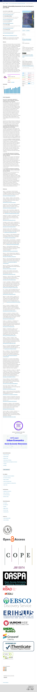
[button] (25, 73)
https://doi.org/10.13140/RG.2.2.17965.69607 (9, 268)
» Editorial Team (5, 458)
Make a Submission (6, 469)
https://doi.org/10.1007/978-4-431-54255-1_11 (9, 335)
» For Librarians (5, 504)
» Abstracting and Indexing (7, 460)
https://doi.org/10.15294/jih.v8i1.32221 (8, 318)
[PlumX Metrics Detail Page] (4, 77)
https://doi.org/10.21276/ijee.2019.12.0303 (9, 343)
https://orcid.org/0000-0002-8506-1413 (8, 19)
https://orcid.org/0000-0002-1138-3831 (8, 14)
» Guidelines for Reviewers (7, 491)
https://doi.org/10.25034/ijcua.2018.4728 (10, 232)
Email (4, 675)
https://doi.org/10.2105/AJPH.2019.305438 (9, 294)
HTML (28, 30)
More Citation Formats (26, 67)
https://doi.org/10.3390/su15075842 (10, 237)
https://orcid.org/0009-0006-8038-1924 (8, 23)
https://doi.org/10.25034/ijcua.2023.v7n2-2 (11, 35)
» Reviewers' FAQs (5, 496)
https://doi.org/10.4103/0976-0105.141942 (9, 274)
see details (12, 82)
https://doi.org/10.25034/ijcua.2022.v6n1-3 (9, 220)
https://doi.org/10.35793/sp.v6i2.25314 (8, 326)
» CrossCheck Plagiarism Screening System (9, 483)
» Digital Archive (5, 508)
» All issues (5, 506)
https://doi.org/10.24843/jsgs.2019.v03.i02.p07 (10, 401)
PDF (24, 30)
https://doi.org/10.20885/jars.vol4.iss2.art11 (9, 256)
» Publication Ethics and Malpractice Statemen (10, 461)
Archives (7, 3)
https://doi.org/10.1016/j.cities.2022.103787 (9, 389)
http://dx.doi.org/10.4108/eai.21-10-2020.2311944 (10, 287)
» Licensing (4, 465)
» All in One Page (5, 510)
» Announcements (5, 511)
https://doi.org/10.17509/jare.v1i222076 (10, 348)
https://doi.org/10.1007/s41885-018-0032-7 (13, 244)
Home (4, 3)
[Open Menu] (3, 1)
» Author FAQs (5, 484)
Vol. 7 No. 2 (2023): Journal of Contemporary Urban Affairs (17, 3)
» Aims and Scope (5, 456)
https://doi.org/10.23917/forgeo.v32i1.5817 (9, 202)
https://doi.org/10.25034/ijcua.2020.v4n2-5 (9, 195)
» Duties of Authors (6, 479)
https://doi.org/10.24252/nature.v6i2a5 (9, 409)
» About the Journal (6, 454)
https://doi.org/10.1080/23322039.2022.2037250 (12, 213)
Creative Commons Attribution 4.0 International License (27, 55)
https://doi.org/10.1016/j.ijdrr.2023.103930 (9, 416)
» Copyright (4, 463)
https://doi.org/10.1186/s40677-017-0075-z (9, 376)
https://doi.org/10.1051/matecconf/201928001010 (10, 383)
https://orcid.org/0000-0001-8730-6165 (8, 28)
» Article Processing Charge (7, 481)
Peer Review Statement (7, 477)
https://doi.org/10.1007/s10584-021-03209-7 (9, 226)
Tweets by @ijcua (5, 682)
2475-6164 (18, 433)
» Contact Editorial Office (7, 518)
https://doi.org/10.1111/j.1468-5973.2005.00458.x (10, 394)
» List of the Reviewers (6, 494)
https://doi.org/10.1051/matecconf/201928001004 (10, 251)
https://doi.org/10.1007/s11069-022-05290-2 (9, 279)
